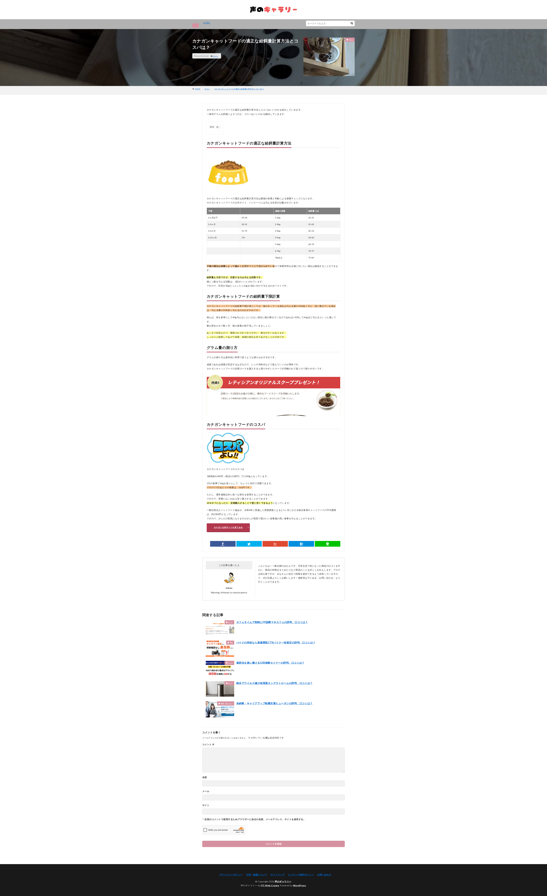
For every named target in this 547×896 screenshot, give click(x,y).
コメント (208, 744)
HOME (197, 89)
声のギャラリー (283, 881)
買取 (231, 642)
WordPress (299, 885)
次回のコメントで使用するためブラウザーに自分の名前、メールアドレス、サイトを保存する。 (255, 819)
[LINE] (327, 544)
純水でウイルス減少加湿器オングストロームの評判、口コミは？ (274, 683)
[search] (352, 23)
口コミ (215, 56)
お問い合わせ (324, 874)
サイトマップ (278, 874)
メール (205, 791)
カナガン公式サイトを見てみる (228, 527)
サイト (205, 805)
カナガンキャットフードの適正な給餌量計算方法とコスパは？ (239, 89)
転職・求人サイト (227, 703)
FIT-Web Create (270, 885)
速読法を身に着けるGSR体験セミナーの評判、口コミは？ (270, 662)
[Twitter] (249, 544)
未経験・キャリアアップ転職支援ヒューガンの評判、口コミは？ (274, 703)
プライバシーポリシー (231, 874)
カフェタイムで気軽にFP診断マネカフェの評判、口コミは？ (272, 622)
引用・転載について (256, 874)
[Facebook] (223, 544)
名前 (204, 777)
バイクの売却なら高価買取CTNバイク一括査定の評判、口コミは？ (276, 642)
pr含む (207, 22)
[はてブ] (301, 544)
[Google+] (275, 544)
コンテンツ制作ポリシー (301, 874)
